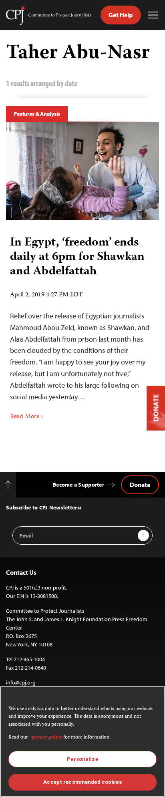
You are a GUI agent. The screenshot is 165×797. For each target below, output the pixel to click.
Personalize (82, 759)
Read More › (26, 417)
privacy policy (46, 737)
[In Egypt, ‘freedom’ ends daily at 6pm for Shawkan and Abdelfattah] (82, 171)
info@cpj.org (21, 682)
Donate (140, 485)
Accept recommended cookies (82, 782)
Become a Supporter (78, 484)
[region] (82, 741)
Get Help (121, 15)
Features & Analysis (37, 113)
